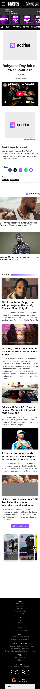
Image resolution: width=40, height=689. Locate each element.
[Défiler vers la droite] (34, 548)
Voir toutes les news (20, 526)
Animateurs (20, 606)
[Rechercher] (32, 4)
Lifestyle (20, 628)
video (7, 179)
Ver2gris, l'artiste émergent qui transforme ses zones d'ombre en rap (19, 351)
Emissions (20, 604)
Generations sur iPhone (20, 637)
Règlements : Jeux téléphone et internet (20, 651)
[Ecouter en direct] (28, 4)
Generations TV (20, 658)
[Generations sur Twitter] (17, 672)
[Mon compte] (37, 4)
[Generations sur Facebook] (11, 672)
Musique (17, 27)
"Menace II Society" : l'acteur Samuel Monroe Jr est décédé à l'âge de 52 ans (20, 410)
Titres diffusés (20, 611)
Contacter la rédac (20, 630)
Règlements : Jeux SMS (20, 648)
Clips (20, 660)
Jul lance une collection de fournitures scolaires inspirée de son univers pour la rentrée (19, 456)
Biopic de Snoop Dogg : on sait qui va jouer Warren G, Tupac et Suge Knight (18, 305)
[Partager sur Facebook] (9, 171)
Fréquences (20, 613)
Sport (26, 27)
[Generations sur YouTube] (23, 672)
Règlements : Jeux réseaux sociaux (20, 646)
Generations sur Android (20, 639)
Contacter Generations (20, 667)
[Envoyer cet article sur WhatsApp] (25, 171)
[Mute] (38, 11)
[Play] (3, 18)
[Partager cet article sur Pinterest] (20, 171)
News (8, 27)
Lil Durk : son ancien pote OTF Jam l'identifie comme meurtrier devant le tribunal (20, 502)
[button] (11, 547)
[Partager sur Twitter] (14, 171)
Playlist (20, 609)
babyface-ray (14, 179)
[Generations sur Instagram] (28, 672)
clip (3, 179)
